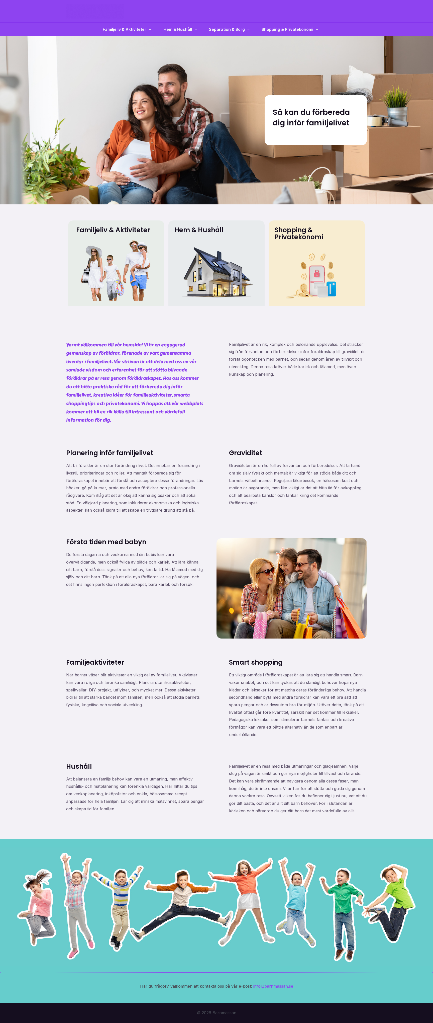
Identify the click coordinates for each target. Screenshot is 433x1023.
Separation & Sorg (227, 29)
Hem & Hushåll (177, 29)
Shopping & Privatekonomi (287, 29)
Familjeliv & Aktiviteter (124, 29)
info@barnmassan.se (273, 986)
